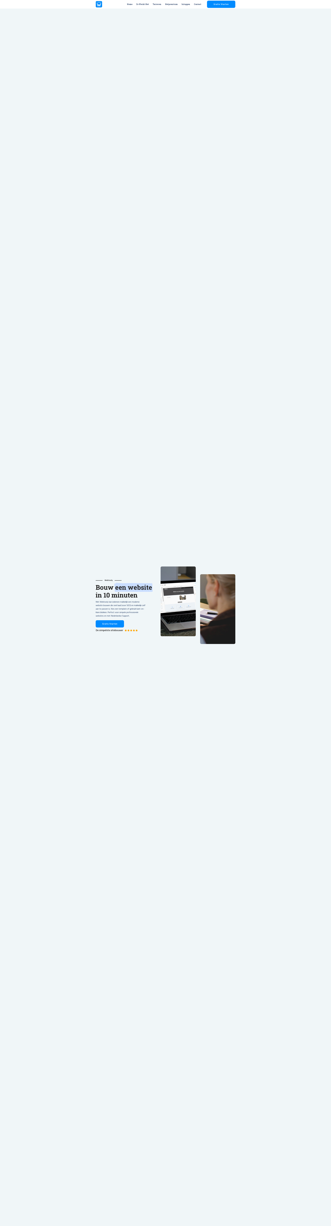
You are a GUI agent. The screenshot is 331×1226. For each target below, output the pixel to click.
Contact (197, 4)
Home (129, 4)
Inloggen (186, 4)
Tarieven (157, 4)
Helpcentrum (171, 4)
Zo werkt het (142, 4)
